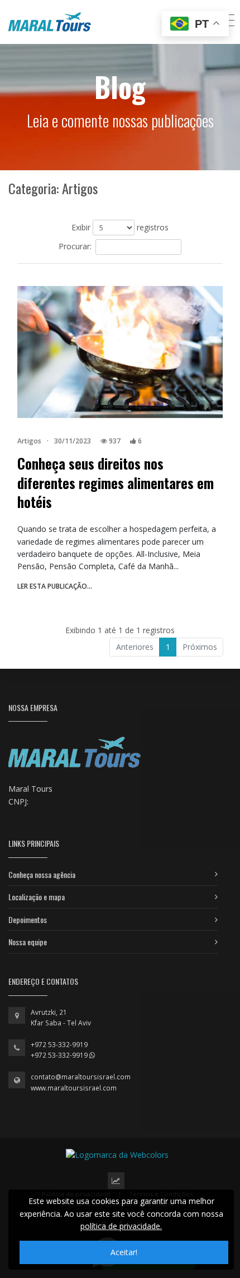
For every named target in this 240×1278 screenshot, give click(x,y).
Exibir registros (120, 227)
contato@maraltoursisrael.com (81, 1077)
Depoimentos (27, 919)
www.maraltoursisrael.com (74, 1088)
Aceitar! (124, 1252)
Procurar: (75, 246)
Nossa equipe (27, 942)
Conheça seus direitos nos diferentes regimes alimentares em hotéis (115, 482)
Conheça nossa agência (41, 874)
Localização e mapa (36, 896)
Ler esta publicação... (54, 586)
